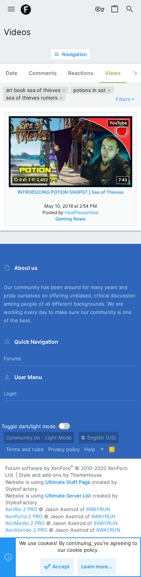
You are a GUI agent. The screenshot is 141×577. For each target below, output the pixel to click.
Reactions (81, 73)
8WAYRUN (98, 509)
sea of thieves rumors (32, 98)
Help (89, 449)
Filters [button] (123, 99)
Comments (43, 73)
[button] (11, 9)
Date (11, 73)
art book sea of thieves (34, 90)
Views (113, 73)
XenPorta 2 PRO (23, 516)
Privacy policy (64, 449)
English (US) (101, 438)
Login (10, 393)
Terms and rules (25, 449)
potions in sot (90, 90)
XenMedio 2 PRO (25, 523)
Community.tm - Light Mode (39, 438)
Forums (12, 358)
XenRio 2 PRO (21, 509)
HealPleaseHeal (82, 212)
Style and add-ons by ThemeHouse (60, 475)
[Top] (102, 449)
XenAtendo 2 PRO (26, 530)
